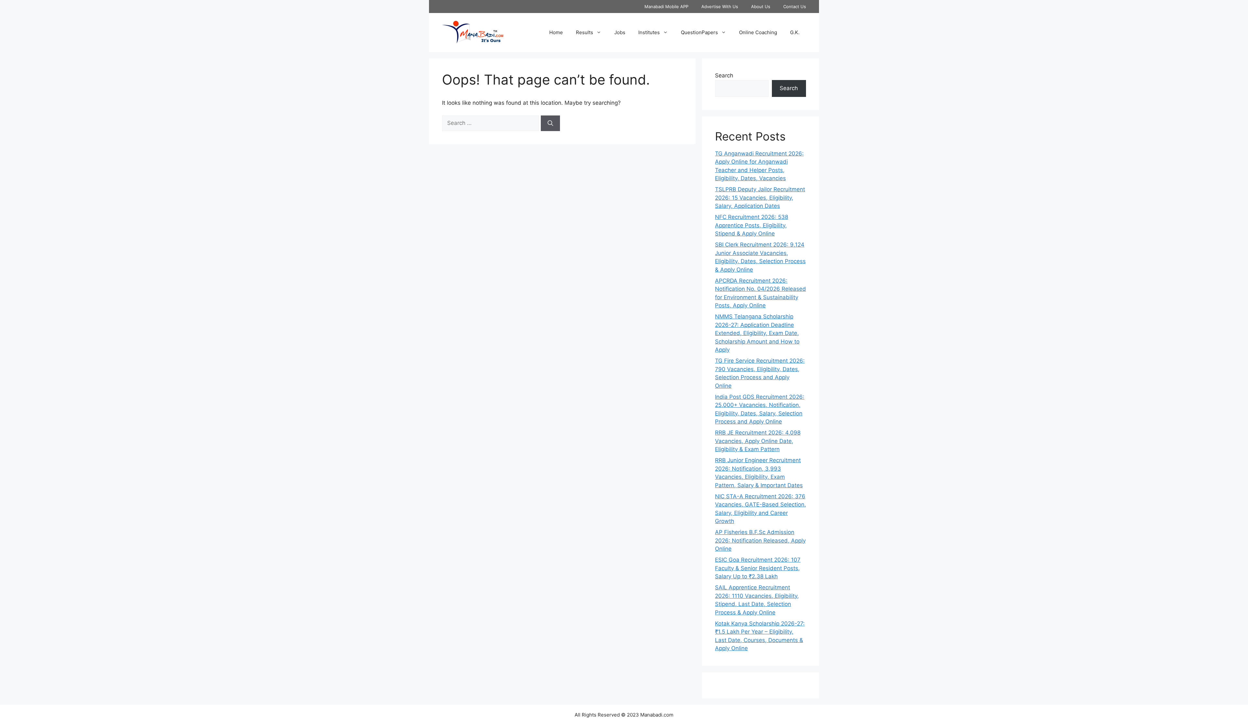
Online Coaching (758, 32)
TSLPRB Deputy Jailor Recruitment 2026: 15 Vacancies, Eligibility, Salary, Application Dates (760, 197)
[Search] (550, 123)
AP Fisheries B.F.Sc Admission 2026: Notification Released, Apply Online (760, 540)
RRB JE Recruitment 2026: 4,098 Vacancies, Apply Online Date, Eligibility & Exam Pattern (757, 440)
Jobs (619, 32)
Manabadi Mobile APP (666, 6)
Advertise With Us (719, 6)
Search (724, 75)
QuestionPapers (699, 32)
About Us (760, 6)
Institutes (649, 32)
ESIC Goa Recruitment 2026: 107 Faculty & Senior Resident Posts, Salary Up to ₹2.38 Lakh (757, 568)
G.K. (795, 32)
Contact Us (794, 6)
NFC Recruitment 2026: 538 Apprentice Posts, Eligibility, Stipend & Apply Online (751, 225)
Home (556, 32)
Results (584, 32)
